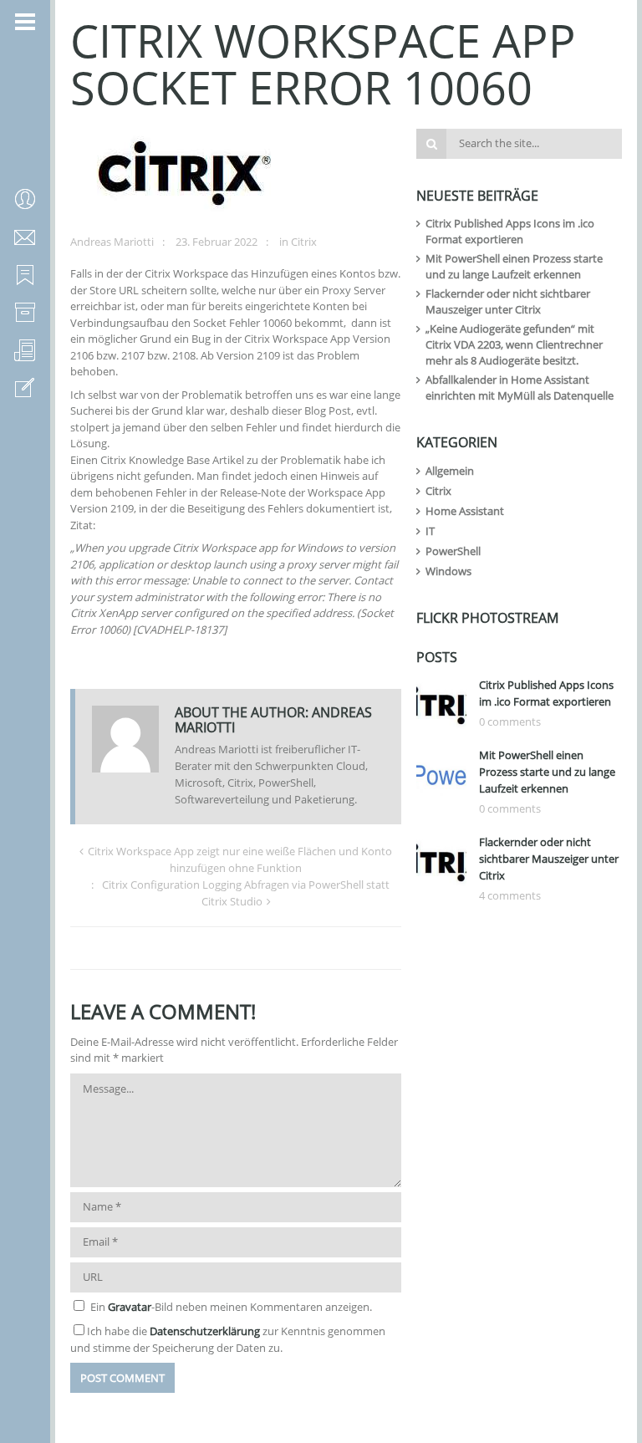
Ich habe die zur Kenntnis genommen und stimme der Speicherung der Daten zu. (227, 1339)
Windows (448, 571)
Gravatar (129, 1306)
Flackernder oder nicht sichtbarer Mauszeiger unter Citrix (507, 301)
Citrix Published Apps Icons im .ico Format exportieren (509, 231)
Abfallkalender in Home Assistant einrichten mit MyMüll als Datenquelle (519, 387)
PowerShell (453, 550)
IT (430, 530)
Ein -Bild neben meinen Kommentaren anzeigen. (231, 1306)
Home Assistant (464, 510)
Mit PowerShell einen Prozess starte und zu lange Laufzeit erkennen (514, 266)
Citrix (304, 241)
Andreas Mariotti (112, 241)
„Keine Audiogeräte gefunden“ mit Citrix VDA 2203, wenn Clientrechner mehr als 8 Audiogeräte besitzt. (514, 344)
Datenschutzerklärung (205, 1330)
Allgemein (449, 470)
